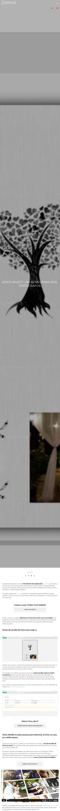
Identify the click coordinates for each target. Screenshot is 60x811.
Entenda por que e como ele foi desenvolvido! (30, 725)
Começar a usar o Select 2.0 (30, 764)
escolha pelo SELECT (49, 805)
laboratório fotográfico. (17, 687)
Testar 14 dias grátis (30, 609)
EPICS (18, 593)
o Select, (46, 584)
